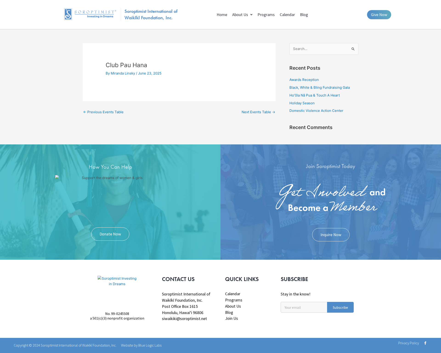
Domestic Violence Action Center (316, 110)
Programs (266, 14)
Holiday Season (302, 103)
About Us (240, 14)
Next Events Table (258, 112)
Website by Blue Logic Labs (141, 345)
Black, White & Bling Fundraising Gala (319, 87)
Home (222, 14)
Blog (304, 14)
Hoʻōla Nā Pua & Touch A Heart (314, 95)
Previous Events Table (103, 112)
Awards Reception (304, 79)
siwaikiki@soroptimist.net (184, 318)
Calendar (287, 14)
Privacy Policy (408, 343)
